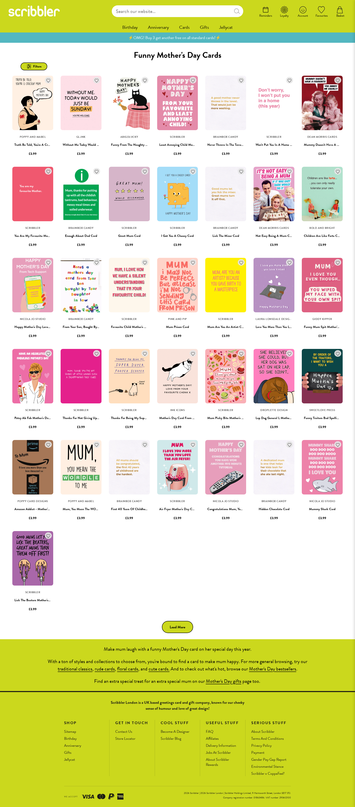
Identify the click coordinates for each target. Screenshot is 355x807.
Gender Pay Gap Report (268, 759)
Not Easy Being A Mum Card (275, 235)
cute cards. (159, 669)
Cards (184, 27)
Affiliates (212, 738)
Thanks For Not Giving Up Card (83, 418)
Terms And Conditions (267, 738)
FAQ (209, 731)
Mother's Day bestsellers (272, 669)
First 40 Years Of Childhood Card (133, 509)
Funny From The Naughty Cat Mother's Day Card (143, 144)
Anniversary (158, 27)
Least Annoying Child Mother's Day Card (186, 144)
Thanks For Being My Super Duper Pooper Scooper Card (147, 418)
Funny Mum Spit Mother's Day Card (328, 326)
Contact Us (123, 731)
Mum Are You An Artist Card (226, 326)
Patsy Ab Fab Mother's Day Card (35, 418)
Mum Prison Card (177, 326)
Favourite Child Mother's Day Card (134, 326)
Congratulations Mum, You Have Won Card (235, 509)
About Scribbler (262, 731)
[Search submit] (237, 11)
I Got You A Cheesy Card (177, 235)
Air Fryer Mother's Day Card (177, 509)
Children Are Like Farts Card (323, 235)
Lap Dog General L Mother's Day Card (280, 418)
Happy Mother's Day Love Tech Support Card (43, 326)
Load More (177, 627)
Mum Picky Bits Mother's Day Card (230, 418)
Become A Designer (175, 731)
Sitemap (70, 731)
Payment (257, 752)
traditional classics (75, 669)
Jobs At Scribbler (218, 752)
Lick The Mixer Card (225, 235)
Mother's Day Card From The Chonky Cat (186, 418)
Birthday (130, 27)
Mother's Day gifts (223, 681)
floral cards (127, 669)
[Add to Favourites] (48, 80)
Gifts (204, 27)
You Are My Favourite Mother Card (37, 235)
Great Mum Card (129, 235)
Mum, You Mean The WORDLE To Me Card (91, 509)
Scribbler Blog (171, 738)
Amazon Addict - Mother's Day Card (38, 509)
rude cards (105, 669)
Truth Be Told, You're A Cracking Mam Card (42, 144)
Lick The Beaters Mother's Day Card (38, 600)
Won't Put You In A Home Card (276, 144)
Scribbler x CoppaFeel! (268, 773)
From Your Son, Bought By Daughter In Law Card (95, 326)
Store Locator (125, 738)
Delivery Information (221, 745)
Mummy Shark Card (322, 509)
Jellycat (226, 27)
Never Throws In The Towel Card (228, 144)
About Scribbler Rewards (217, 762)
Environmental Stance (267, 766)
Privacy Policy (261, 745)
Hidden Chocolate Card (274, 509)
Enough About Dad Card (81, 235)
